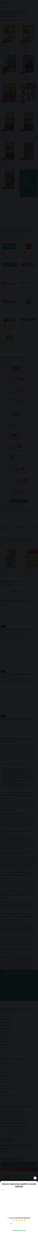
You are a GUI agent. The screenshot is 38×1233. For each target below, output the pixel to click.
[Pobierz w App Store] (19, 1225)
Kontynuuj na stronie (19, 1230)
